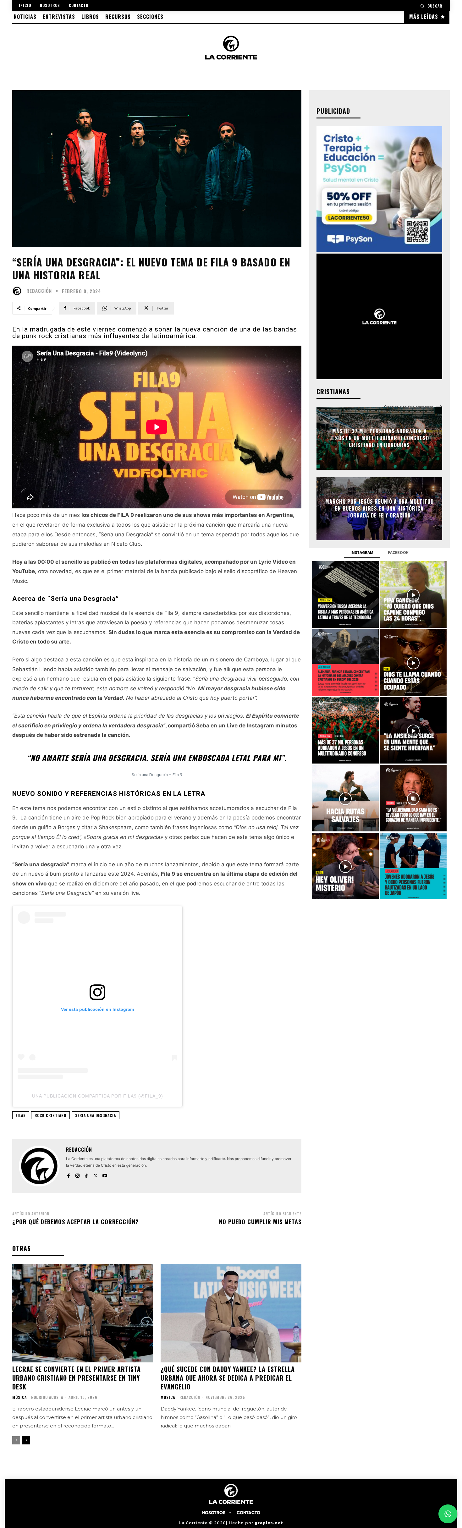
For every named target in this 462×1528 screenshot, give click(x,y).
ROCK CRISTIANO (50, 1115)
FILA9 (21, 1115)
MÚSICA (19, 1397)
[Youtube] (104, 1174)
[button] (431, 6)
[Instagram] (77, 1174)
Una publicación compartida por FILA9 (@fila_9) (97, 1095)
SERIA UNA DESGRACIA (95, 1115)
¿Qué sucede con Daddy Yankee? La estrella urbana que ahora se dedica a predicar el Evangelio (228, 1377)
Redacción (39, 290)
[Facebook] (68, 1174)
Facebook (398, 552)
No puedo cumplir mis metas (260, 1222)
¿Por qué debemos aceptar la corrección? (75, 1222)
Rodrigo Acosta (47, 1397)
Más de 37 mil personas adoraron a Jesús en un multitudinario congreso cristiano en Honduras (379, 438)
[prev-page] (16, 1440)
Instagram (361, 552)
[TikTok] (86, 1174)
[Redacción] (18, 291)
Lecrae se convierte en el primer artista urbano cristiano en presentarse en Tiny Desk (76, 1377)
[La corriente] (231, 47)
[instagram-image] (345, 594)
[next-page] (26, 1440)
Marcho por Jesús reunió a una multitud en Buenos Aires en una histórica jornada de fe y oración (379, 508)
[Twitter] (95, 1174)
